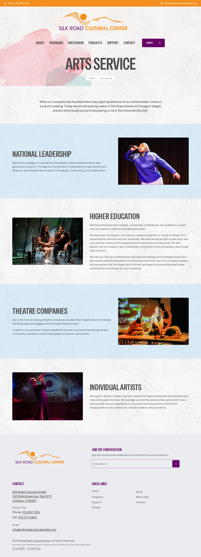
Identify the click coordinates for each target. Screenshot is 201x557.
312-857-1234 (31, 512)
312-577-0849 (27, 517)
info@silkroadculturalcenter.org (34, 530)
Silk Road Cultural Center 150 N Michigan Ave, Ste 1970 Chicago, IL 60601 (31, 496)
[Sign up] (175, 463)
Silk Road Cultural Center (35, 540)
